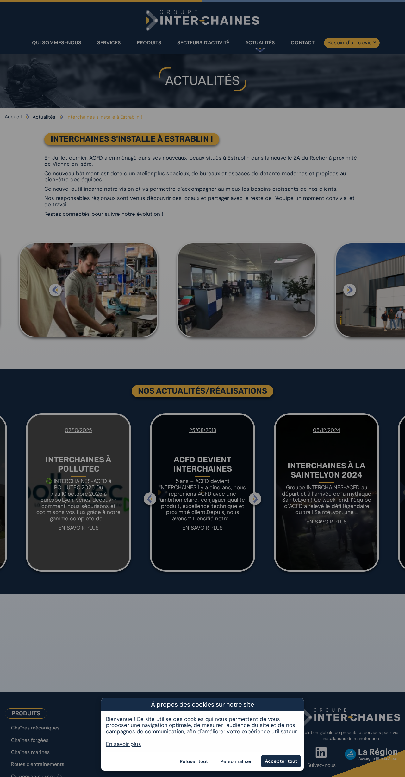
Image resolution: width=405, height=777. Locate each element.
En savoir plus (123, 743)
